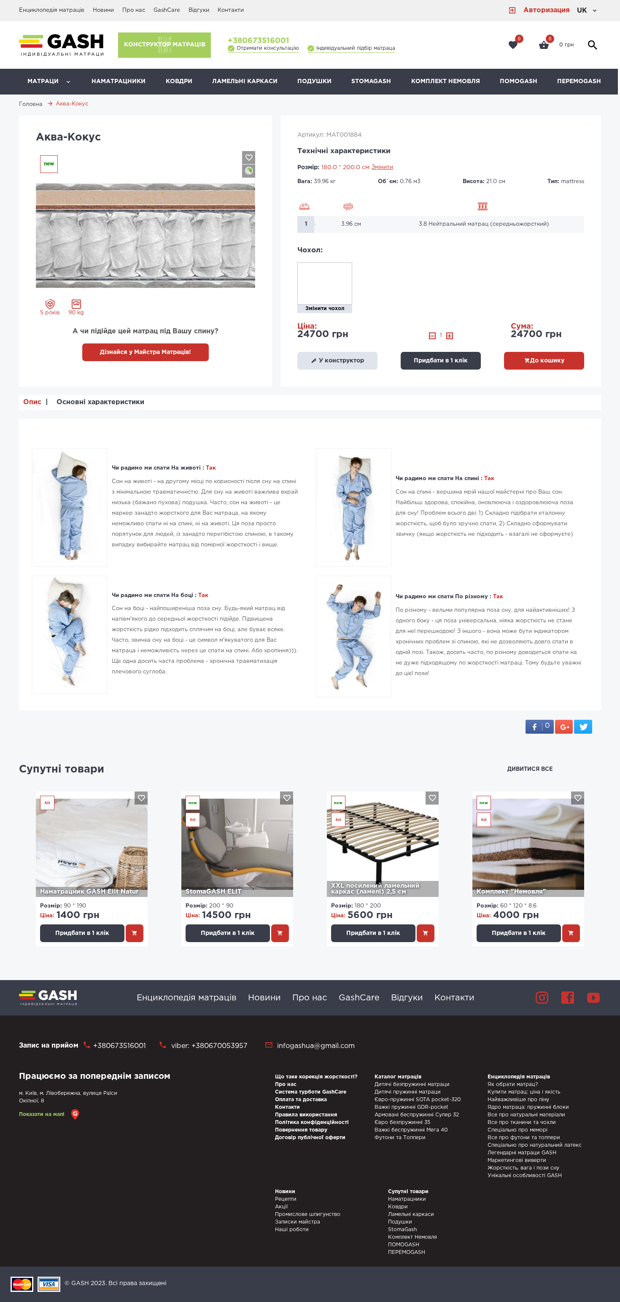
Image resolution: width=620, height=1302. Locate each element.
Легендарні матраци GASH (522, 1153)
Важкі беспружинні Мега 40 (411, 1130)
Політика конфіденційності (312, 1122)
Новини (103, 10)
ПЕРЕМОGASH (579, 81)
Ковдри (179, 81)
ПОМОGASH (518, 81)
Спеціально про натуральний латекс (535, 1145)
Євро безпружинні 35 (402, 1122)
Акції (281, 1207)
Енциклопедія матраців (51, 10)
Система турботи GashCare (310, 1092)
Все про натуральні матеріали (526, 1115)
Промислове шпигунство (307, 1214)
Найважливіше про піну (518, 1099)
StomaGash (371, 81)
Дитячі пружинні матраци (408, 1092)
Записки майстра (297, 1222)
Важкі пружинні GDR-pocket (411, 1107)
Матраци (43, 81)
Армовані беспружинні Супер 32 (417, 1115)
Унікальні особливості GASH (525, 1175)
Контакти (231, 10)
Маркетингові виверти (517, 1160)
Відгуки (199, 10)
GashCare (167, 10)
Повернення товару (301, 1130)
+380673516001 (258, 41)
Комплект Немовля (445, 81)
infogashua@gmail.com (316, 1046)
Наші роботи (292, 1229)
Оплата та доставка (301, 1099)
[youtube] (593, 997)
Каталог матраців (398, 1077)
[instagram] (542, 997)
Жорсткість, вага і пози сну (523, 1168)
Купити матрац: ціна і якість (524, 1092)
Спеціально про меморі (517, 1130)
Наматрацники (119, 81)
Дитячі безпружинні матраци (412, 1084)
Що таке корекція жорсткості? (316, 1077)
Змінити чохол (325, 308)
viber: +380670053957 (208, 1046)
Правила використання (306, 1115)
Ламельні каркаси (245, 81)
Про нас (133, 10)
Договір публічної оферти (310, 1137)
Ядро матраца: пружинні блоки (528, 1107)
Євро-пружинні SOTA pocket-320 (418, 1099)
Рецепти (286, 1199)
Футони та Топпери (400, 1137)
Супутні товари (61, 769)
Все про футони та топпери (524, 1137)
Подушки (314, 81)
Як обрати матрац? (513, 1084)
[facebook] (567, 997)
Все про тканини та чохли (522, 1122)
